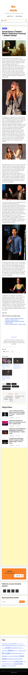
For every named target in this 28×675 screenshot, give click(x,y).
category (21, 645)
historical (9, 656)
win (14, 665)
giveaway (4, 656)
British (18, 645)
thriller (12, 665)
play (14, 661)
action (5, 643)
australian (13, 643)
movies (9, 659)
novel (12, 661)
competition (14, 648)
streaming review (7, 663)
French (23, 653)
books (11, 645)
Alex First (5, 38)
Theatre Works (6, 389)
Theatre (5, 28)
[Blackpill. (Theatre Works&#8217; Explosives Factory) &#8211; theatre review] (7, 372)
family (14, 650)
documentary (4, 650)
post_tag (18, 661)
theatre (16, 663)
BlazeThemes (14, 672)
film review (6, 653)
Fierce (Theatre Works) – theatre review (15, 324)
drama (10, 650)
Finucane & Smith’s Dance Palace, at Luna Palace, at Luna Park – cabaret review (17, 422)
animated (9, 643)
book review (5, 645)
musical (4, 661)
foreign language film (16, 653)
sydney (12, 663)
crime (19, 648)
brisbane (15, 645)
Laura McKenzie (6, 386)
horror (12, 656)
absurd (8, 384)
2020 (3, 643)
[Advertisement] (14, 506)
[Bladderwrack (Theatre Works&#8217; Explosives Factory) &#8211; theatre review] (7, 361)
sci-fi (2, 663)
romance (24, 661)
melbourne (16, 656)
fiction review (22, 650)
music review (8, 661)
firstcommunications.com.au (9, 346)
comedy (14, 384)
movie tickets (15, 658)
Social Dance (15, 386)
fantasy (17, 650)
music (20, 659)
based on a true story (20, 643)
